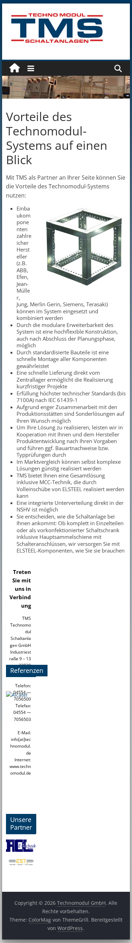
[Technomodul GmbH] (14, 68)
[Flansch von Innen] (21, 703)
